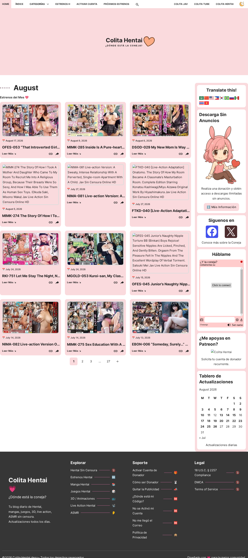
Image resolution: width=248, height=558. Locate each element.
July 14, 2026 (13, 337)
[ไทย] (201, 103)
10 (202, 415)
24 (202, 426)
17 (202, 421)
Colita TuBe (201, 4)
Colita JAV (181, 4)
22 (234, 421)
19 (215, 421)
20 (221, 421)
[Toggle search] (137, 4)
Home (5, 4)
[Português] (226, 98)
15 (234, 415)
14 (227, 415)
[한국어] (221, 98)
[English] (211, 98)
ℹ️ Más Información (221, 207)
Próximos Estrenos (116, 4)
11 (209, 415)
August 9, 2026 (79, 140)
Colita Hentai (224, 4)
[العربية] (201, 98)
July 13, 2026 (142, 337)
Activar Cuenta (87, 4)
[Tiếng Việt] (206, 103)
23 (240, 421)
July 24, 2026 (13, 269)
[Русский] (231, 98)
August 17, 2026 (14, 140)
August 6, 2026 (143, 140)
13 (221, 415)
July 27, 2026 (78, 189)
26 (215, 426)
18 (208, 421)
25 (209, 426)
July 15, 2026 (142, 277)
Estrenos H (62, 4)
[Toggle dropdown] (48, 4)
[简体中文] (206, 98)
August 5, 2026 (14, 208)
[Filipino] (216, 98)
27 (108, 361)
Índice (19, 4)
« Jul (202, 438)
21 (227, 421)
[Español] (236, 98)
